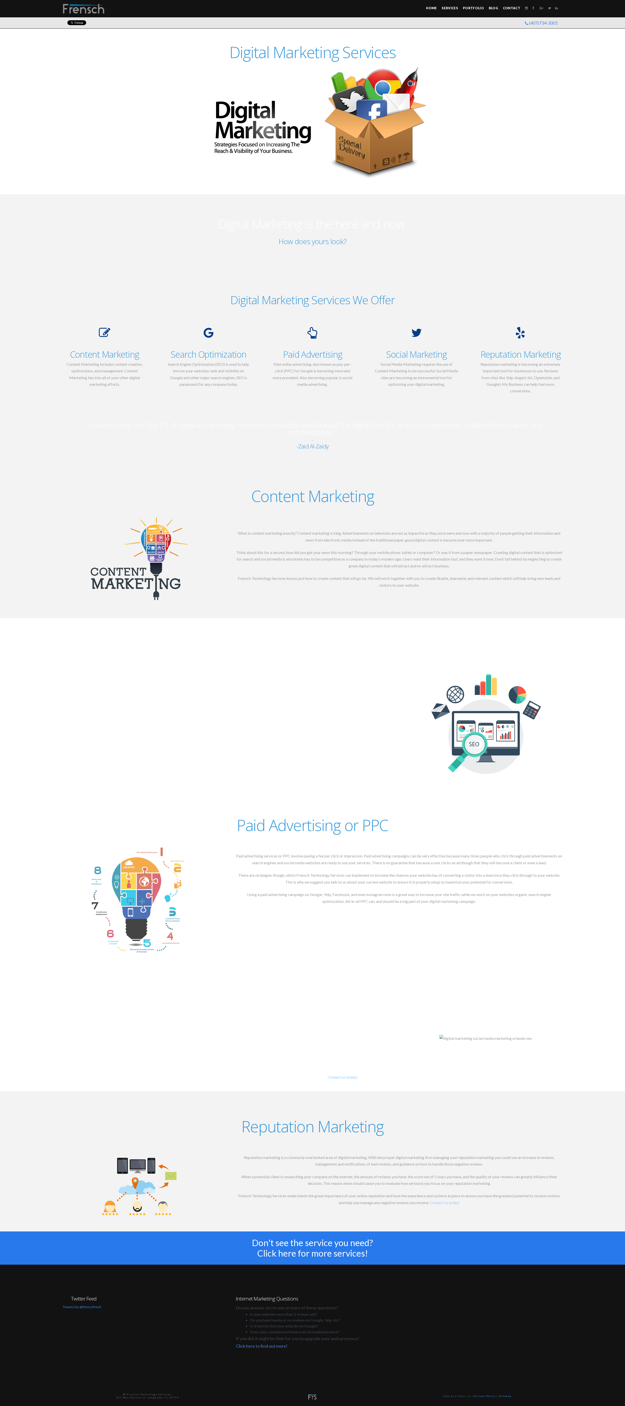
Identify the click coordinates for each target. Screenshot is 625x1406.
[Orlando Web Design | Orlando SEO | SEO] (83, 8)
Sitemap (505, 1396)
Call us (449, 1396)
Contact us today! (342, 1077)
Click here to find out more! (262, 1346)
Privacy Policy (485, 1396)
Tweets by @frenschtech (81, 1307)
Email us (464, 1396)
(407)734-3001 (543, 23)
